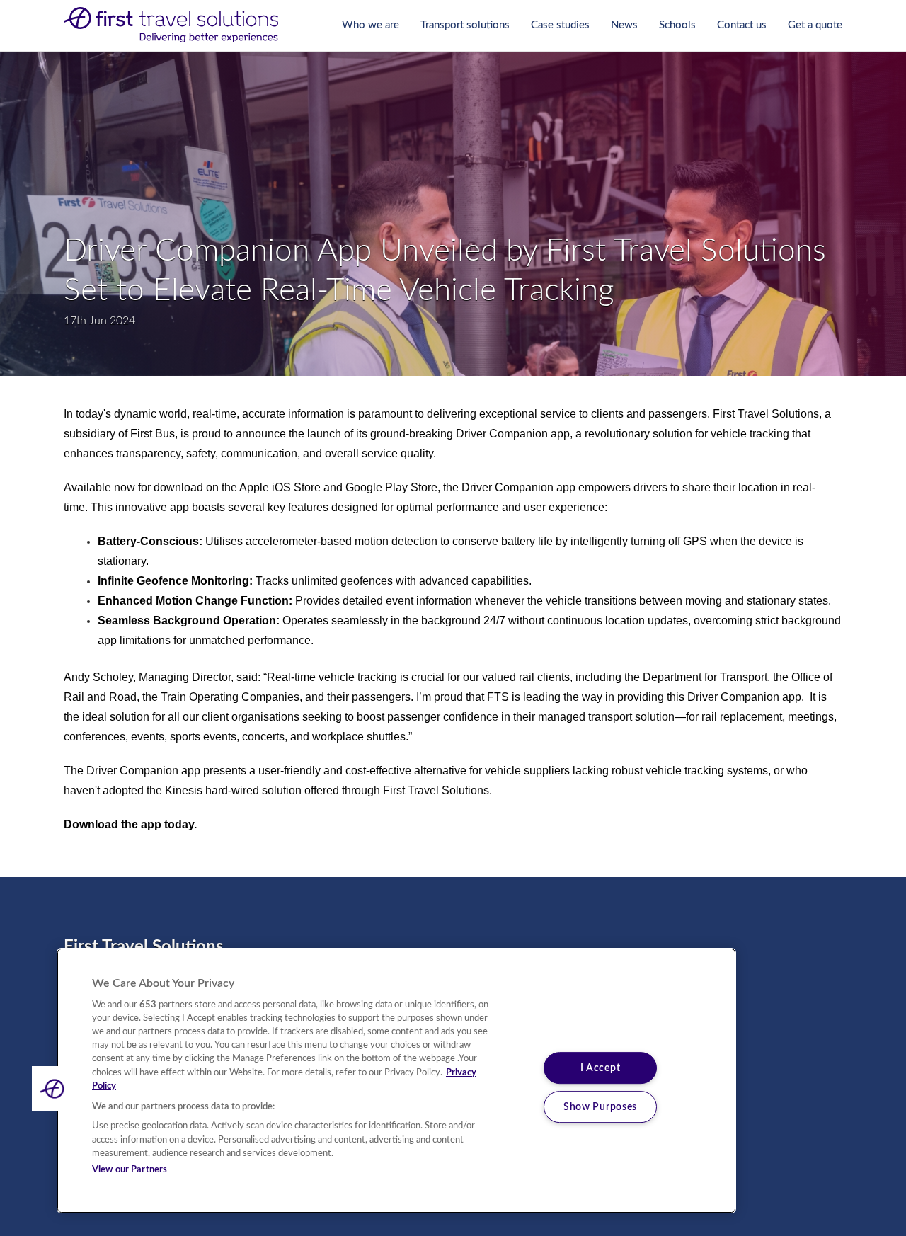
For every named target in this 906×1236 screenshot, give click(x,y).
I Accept (600, 1068)
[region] (396, 1080)
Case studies (560, 25)
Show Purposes (600, 1106)
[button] (54, 1088)
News (624, 25)
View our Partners (129, 1169)
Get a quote (815, 25)
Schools (677, 25)
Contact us (742, 25)
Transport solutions (465, 25)
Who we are (370, 25)
